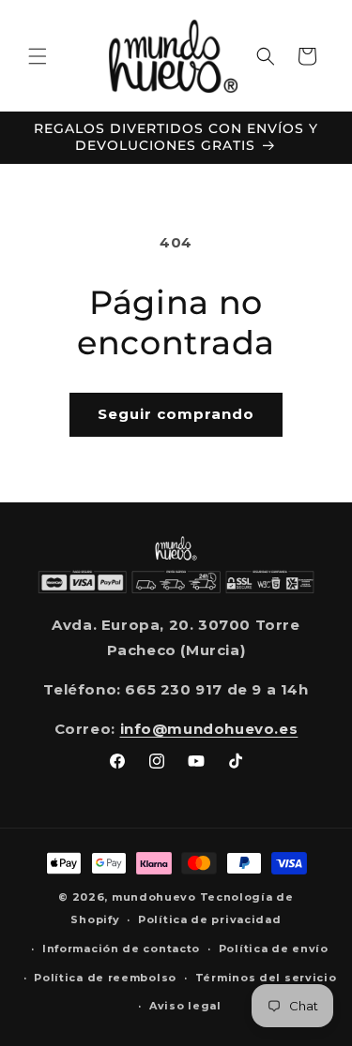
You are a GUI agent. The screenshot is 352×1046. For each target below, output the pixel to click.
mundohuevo (154, 897)
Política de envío (274, 948)
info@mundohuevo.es (209, 729)
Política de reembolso (105, 977)
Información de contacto (121, 948)
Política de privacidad (209, 919)
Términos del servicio (266, 977)
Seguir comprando (176, 414)
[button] (37, 56)
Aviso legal (185, 1005)
